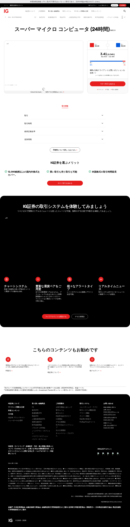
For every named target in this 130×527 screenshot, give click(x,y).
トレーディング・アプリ (89, 407)
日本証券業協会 (19, 507)
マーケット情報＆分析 (81, 11)
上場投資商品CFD (38, 419)
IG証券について (30, 11)
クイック (101, 89)
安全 (108, 89)
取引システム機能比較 (88, 410)
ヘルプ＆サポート (42, 451)
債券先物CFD (87, 17)
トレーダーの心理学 (15, 420)
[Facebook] (99, 454)
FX (35, 17)
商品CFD (62, 17)
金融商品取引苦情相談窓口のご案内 (55, 507)
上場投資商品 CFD (74, 17)
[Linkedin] (118, 454)
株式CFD (42, 17)
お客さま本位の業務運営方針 (38, 449)
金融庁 (10, 507)
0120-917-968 (108, 428)
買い (122, 44)
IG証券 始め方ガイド (63, 416)
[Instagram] (103, 454)
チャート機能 (84, 416)
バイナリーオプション (40, 436)
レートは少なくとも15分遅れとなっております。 (107, 75)
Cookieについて (21, 449)
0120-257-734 (108, 420)
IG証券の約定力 (85, 419)
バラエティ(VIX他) (112, 17)
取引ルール (60, 410)
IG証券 (10, 446)
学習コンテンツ (96, 11)
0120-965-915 (108, 412)
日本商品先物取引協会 (104, 507)
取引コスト (60, 413)
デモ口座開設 (61, 422)
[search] (124, 11)
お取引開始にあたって (64, 407)
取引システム (67, 11)
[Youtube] (113, 454)
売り (96, 44)
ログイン (114, 5)
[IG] (6, 11)
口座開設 (122, 5)
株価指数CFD (52, 17)
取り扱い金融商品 (54, 11)
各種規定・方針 (31, 446)
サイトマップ (19, 446)
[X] (108, 454)
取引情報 (65, 106)
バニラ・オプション (39, 439)
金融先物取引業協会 (33, 507)
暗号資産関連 (99, 17)
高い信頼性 (115, 89)
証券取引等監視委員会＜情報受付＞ (82, 507)
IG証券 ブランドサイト (16, 417)
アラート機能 (84, 413)
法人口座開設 (61, 430)
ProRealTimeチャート (87, 422)
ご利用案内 (41, 11)
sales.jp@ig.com (109, 414)
